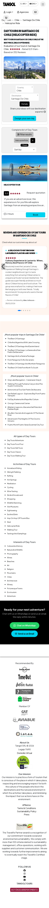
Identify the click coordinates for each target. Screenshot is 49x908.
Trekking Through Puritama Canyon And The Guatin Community (25, 385)
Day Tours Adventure (15, 440)
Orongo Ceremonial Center (19, 403)
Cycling (10, 487)
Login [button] (8, 12)
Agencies (24, 12)
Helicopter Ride (13, 526)
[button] (3, 266)
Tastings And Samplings (16, 534)
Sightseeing (12, 510)
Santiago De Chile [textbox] (19, 98)
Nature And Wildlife (14, 550)
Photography (12, 554)
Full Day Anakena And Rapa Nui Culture (23, 399)
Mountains (11, 573)
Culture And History (15, 546)
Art (8, 565)
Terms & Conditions (26, 808)
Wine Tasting (12, 491)
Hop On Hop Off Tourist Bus (18, 518)
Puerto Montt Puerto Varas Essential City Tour (26, 425)
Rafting (10, 476)
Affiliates (26, 805)
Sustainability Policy (26, 811)
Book (35, 214)
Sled (9, 522)
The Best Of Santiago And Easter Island (23, 346)
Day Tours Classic (14, 452)
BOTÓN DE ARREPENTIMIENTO (24, 890)
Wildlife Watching (14, 503)
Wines (9, 558)
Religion (10, 569)
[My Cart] (6, 18)
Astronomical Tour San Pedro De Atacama (24, 390)
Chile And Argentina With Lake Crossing (23, 342)
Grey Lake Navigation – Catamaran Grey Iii (24, 380)
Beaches (10, 561)
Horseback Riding (14, 468)
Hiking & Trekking (14, 472)
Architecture (12, 581)
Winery (10, 584)
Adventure (11, 596)
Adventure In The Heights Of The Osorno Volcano (24, 420)
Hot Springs (12, 480)
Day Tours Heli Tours (15, 448)
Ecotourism (11, 592)
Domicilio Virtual (24, 753)
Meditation (11, 483)
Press (26, 814)
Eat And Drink (12, 514)
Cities (9, 577)
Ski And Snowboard (15, 495)
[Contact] (35, 12)
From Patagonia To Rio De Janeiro (21, 360)
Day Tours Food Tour (15, 444)
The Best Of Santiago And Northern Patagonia (26, 364)
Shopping (11, 499)
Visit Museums (12, 507)
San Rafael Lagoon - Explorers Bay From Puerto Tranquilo (26, 395)
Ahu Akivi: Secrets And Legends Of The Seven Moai (26, 414)
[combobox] (24, 89)
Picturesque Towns (14, 588)
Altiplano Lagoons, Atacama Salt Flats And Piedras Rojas (25, 408)
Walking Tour (12, 530)
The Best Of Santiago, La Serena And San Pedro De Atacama (24, 351)
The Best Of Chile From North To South (23, 368)
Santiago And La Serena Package (21, 356)
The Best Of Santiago (16, 339)
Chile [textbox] (19, 90)
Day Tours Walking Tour (16, 456)
